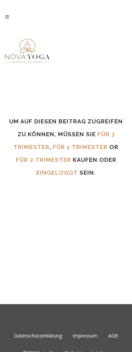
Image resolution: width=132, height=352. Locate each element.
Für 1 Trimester (80, 147)
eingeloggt (57, 172)
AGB (113, 335)
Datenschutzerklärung (38, 335)
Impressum (85, 335)
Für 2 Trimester (43, 159)
